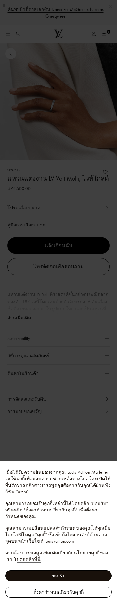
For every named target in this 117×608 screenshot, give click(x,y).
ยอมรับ (58, 576)
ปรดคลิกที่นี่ (29, 559)
